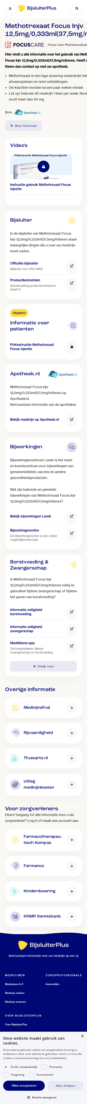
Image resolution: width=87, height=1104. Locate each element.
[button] (43, 1097)
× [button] (82, 1036)
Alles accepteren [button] (24, 1085)
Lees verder (74, 1058)
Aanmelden (52, 984)
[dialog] (43, 1068)
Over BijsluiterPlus (16, 1024)
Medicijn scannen (15, 1001)
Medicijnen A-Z (14, 984)
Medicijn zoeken (14, 992)
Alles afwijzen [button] (65, 1086)
